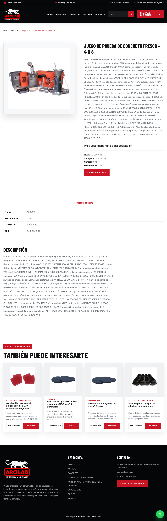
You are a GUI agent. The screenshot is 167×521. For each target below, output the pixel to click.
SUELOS (71, 494)
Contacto (100, 14)
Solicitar (31, 426)
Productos (74, 14)
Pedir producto (95, 172)
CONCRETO (14, 30)
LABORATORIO (74, 490)
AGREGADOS (74, 464)
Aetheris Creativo (85, 516)
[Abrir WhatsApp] (160, 514)
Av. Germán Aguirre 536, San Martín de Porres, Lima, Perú (136, 3)
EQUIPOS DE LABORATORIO (80, 478)
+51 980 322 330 (12, 3)
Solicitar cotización (145, 14)
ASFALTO (72, 469)
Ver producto (14, 426)
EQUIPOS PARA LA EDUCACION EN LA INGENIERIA (85, 483)
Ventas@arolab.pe (65, 3)
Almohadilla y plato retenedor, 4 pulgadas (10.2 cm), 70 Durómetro (62, 404)
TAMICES (72, 499)
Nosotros (61, 14)
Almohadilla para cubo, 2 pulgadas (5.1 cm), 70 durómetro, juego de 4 (19, 406)
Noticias (87, 14)
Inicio (50, 14)
